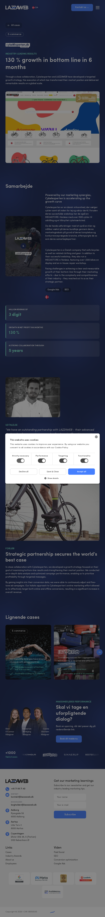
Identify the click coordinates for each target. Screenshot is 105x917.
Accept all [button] (81, 471)
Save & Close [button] (53, 471)
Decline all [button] (23, 471)
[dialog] (52, 458)
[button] (52, 479)
